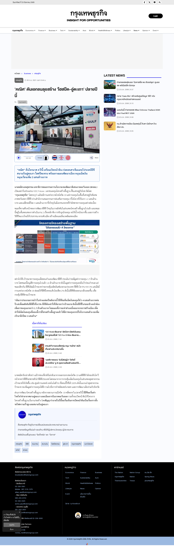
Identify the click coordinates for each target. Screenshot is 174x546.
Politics (117, 30)
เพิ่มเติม (6, 520)
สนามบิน (45, 443)
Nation (132, 476)
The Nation (119, 472)
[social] (144, 2)
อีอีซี (27, 443)
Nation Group (135, 472)
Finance (41, 30)
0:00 (27, 158)
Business (52, 30)
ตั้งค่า (12, 529)
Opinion (145, 30)
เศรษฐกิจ (37, 73)
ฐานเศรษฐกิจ (149, 480)
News (136, 30)
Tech (62, 30)
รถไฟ (17, 450)
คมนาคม (35, 443)
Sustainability (73, 30)
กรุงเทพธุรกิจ (76, 443)
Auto (84, 30)
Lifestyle (126, 30)
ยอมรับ (11, 525)
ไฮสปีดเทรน (55, 443)
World (91, 30)
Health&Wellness (104, 30)
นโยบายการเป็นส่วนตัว (85, 495)
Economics (30, 30)
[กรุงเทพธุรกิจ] (17, 30)
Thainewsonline (120, 480)
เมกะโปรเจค (89, 443)
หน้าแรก (17, 73)
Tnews (132, 480)
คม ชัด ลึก (148, 472)
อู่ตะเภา (65, 443)
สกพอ (25, 450)
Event (155, 30)
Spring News (149, 476)
